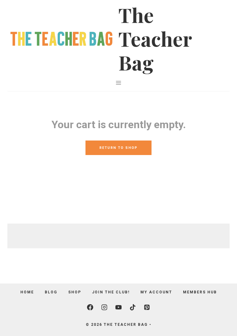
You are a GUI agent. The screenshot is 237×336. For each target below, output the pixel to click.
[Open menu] (118, 82)
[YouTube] (118, 307)
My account (156, 292)
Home (27, 292)
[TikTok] (133, 307)
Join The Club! (111, 292)
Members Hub (200, 292)
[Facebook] (90, 307)
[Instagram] (104, 307)
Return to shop (118, 148)
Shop (74, 292)
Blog (51, 292)
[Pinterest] (147, 307)
